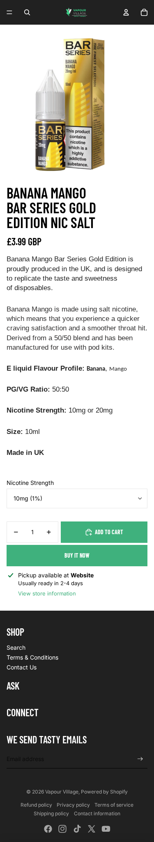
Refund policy (36, 805)
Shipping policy (51, 813)
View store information (47, 593)
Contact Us (22, 667)
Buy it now (77, 555)
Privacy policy (73, 805)
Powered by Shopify (104, 792)
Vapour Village (61, 792)
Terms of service (113, 805)
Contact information (97, 813)
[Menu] (9, 12)
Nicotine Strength (30, 482)
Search (16, 647)
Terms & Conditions (32, 657)
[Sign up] (140, 759)
